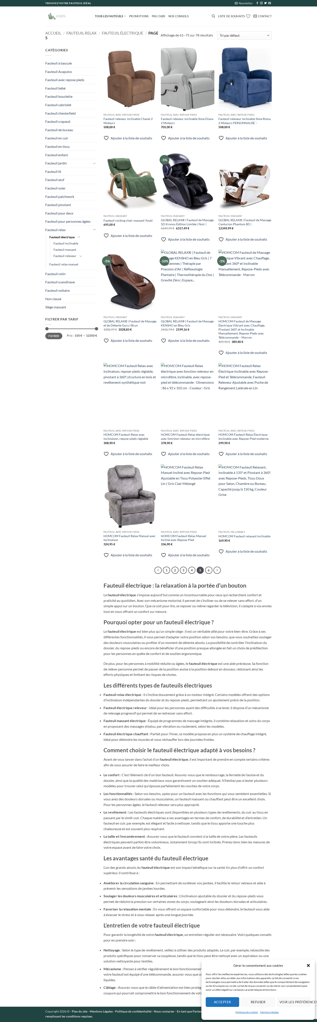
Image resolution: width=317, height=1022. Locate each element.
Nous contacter (164, 1011)
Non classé (53, 299)
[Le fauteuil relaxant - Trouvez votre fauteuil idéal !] (66, 16)
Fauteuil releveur (64, 256)
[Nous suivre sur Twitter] (265, 3)
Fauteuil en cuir (56, 138)
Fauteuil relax (81, 33)
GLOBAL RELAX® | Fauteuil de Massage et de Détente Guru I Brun (130, 323)
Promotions (139, 16)
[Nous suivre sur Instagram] (261, 3)
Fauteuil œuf (54, 180)
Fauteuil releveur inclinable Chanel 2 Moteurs (128, 121)
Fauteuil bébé (55, 88)
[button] (308, 965)
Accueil (53, 33)
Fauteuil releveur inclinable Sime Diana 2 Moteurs (187, 121)
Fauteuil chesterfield (60, 113)
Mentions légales (269, 1012)
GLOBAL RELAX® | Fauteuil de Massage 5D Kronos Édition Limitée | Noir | (187, 222)
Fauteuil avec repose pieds (64, 80)
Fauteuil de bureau (59, 130)
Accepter (222, 1002)
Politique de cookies (246, 1012)
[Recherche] (213, 16)
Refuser (258, 1002)
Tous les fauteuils (109, 16)
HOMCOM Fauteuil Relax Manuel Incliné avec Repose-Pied (183, 538)
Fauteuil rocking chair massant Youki (128, 220)
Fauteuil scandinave (60, 282)
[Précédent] (158, 570)
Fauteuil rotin (55, 274)
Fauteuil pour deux (59, 213)
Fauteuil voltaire (57, 290)
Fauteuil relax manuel (63, 264)
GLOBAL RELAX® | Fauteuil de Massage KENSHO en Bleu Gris (187, 323)
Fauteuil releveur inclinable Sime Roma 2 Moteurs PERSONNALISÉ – (244, 121)
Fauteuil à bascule (58, 63)
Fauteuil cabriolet (58, 105)
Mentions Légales (101, 1011)
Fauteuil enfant (56, 155)
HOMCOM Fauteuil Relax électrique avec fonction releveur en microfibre (185, 436)
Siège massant (55, 307)
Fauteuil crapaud (57, 121)
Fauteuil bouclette (58, 96)
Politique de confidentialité (133, 1011)
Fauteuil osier (55, 188)
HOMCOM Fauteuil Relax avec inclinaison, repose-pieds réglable (126, 436)
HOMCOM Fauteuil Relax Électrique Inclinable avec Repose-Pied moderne (243, 436)
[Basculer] (94, 163)
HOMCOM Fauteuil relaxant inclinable (244, 536)
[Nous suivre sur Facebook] (257, 3)
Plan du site (79, 1011)
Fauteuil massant (64, 249)
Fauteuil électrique (122, 33)
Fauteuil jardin (56, 163)
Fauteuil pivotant (58, 205)
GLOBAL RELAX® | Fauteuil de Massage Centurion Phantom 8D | (244, 222)
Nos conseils (178, 16)
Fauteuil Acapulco (58, 71)
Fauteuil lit (53, 171)
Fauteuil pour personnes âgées (68, 221)
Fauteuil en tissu (57, 146)
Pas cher (158, 16)
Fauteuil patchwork (59, 196)
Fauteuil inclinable (65, 243)
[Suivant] (217, 570)
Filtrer (54, 336)
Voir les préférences (295, 1002)
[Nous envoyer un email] (269, 3)
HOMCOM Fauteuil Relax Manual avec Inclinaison (129, 538)
